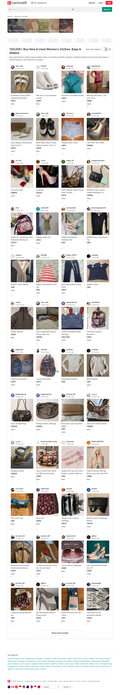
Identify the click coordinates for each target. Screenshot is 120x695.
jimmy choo (94, 664)
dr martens (68, 661)
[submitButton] (107, 9)
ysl (82, 666)
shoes (85, 659)
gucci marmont (102, 666)
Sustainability (52, 681)
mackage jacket (23, 666)
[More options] (12, 107)
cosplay (35, 664)
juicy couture (41, 669)
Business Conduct (94, 681)
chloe (77, 666)
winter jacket (19, 659)
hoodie (10, 659)
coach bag (41, 661)
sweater (48, 659)
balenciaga (95, 661)
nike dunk (99, 659)
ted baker (19, 669)
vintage (70, 666)
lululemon (54, 664)
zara (64, 666)
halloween (105, 661)
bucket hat (84, 664)
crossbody (30, 659)
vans (22, 664)
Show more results (60, 633)
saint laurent (29, 669)
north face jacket (59, 659)
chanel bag (12, 661)
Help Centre (29, 681)
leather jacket (89, 666)
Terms (78, 681)
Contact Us (37, 681)
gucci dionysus (13, 664)
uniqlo (69, 659)
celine (42, 666)
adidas (107, 659)
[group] (60, 26)
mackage (21, 661)
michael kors (31, 661)
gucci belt (74, 664)
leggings (12, 666)
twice (61, 664)
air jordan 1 (39, 659)
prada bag (34, 666)
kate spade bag (106, 664)
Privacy (84, 681)
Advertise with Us (69, 681)
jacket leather (84, 661)
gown (76, 661)
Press (45, 681)
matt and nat (44, 664)
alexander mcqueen (54, 661)
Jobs (60, 681)
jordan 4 (49, 666)
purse (67, 664)
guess (28, 664)
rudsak (91, 659)
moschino (57, 666)
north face (77, 659)
